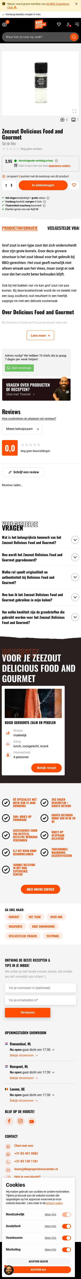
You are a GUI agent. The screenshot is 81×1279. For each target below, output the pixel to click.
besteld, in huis (23, 201)
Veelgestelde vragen (23, 936)
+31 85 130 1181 (26, 1161)
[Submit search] (74, 37)
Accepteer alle (38, 1269)
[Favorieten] (59, 24)
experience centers (59, 165)
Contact (14, 917)
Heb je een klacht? (27, 1177)
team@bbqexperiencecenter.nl (36, 1169)
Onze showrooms (43, 926)
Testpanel (52, 936)
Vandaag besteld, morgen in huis (23, 14)
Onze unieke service (40, 889)
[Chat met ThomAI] (36, 390)
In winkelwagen (43, 185)
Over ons (56, 917)
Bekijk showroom (22, 1055)
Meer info (50, 1214)
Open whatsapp (21, 367)
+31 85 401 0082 (26, 1153)
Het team (34, 917)
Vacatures (15, 926)
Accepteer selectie (38, 1261)
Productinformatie (20, 228)
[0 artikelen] (6, 24)
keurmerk (23, 205)
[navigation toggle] (75, 24)
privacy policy (54, 1203)
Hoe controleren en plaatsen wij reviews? (29, 418)
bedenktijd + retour (25, 197)
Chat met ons (23, 1146)
